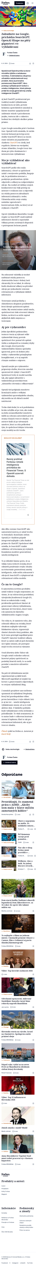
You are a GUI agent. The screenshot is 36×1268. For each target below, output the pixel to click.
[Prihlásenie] (28, 3)
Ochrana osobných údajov (25, 1221)
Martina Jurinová (7, 911)
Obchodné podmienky (26, 1216)
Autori (3, 1186)
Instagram (15, 1263)
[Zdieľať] (30, 63)
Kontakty (4, 1213)
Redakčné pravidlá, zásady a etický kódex (26, 1226)
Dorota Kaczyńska (7, 814)
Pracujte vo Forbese (8, 1222)
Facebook (5, 1263)
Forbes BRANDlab (22, 856)
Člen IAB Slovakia (7, 1232)
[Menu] (32, 3)
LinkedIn (22, 1263)
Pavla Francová (7, 1073)
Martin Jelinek (6, 1131)
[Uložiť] (33, 63)
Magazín (4, 1194)
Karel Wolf (6, 734)
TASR (20, 842)
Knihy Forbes (6, 1191)
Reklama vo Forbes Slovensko (8, 1218)
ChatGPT (13, 142)
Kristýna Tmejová (22, 869)
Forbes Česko (22, 829)
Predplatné (19, 3)
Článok (4, 731)
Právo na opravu (25, 1230)
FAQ (3, 1227)
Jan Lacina (5, 1007)
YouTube (30, 1263)
